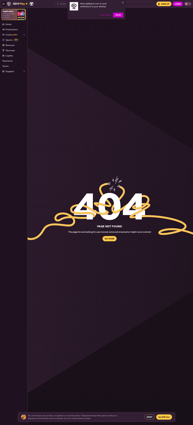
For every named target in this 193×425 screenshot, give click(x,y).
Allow (118, 14)
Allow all (164, 417)
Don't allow (106, 14)
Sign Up (165, 4)
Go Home (109, 238)
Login (178, 4)
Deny (150, 417)
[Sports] (31, 4)
